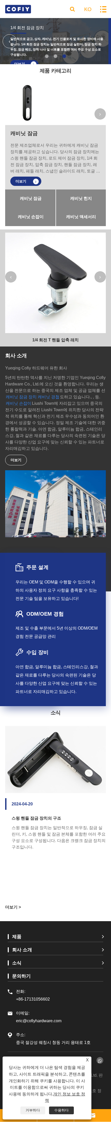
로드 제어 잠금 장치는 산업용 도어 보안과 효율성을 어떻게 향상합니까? (59, 854)
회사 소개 (22, 949)
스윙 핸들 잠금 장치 (28, 28)
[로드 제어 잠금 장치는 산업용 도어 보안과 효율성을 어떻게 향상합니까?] (55, 776)
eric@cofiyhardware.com (38, 1017)
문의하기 (21, 976)
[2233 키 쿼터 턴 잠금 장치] (55, 283)
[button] (47, 56)
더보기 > (13, 907)
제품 (16, 936)
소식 (16, 963)
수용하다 (61, 1110)
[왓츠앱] (100, 1060)
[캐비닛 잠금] (27, 103)
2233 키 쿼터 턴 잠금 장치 (55, 340)
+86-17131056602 (33, 999)
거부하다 (33, 1110)
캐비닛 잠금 (24, 133)
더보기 (21, 181)
